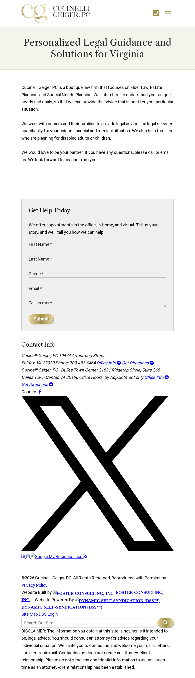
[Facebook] (40, 391)
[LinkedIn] (23, 556)
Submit (41, 319)
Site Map (29, 614)
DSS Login (48, 614)
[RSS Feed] (85, 556)
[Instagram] (28, 556)
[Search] (165, 623)
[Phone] (156, 13)
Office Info (107, 362)
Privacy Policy (34, 585)
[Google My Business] (57, 556)
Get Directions (136, 362)
